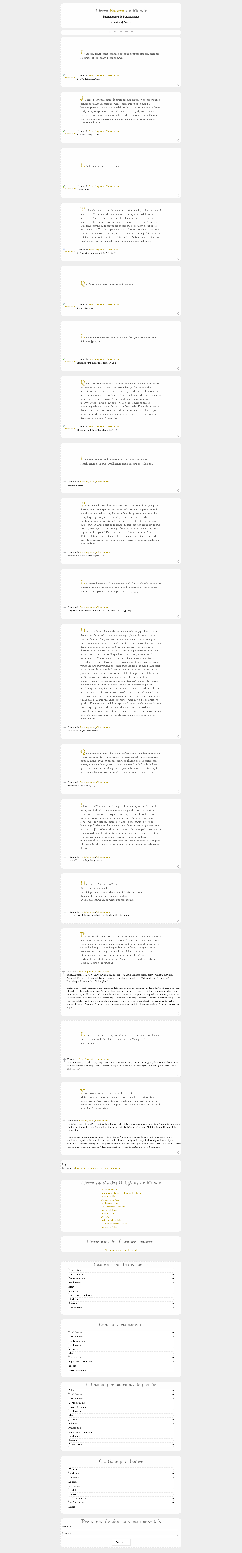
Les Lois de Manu (109, 1210)
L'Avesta (105, 1217)
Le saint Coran (108, 1213)
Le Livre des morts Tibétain (114, 1224)
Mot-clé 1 (66, 1527)
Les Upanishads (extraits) (113, 1207)
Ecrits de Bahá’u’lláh (111, 1220)
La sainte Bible (108, 1196)
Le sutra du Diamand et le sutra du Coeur (121, 1193)
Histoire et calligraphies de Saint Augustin (97, 1168)
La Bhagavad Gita (109, 1203)
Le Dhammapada (109, 1190)
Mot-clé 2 (66, 1533)
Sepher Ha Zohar (109, 1227)
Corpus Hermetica (110, 1200)
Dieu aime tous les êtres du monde (121, 1250)
